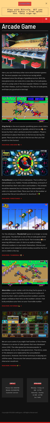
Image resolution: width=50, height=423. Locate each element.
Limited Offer (25, 4)
